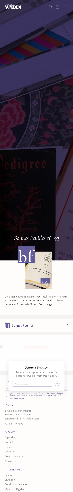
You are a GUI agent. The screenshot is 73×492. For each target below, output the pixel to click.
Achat (8, 447)
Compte (9, 451)
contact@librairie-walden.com (22, 418)
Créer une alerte (14, 456)
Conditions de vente (16, 484)
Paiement (10, 475)
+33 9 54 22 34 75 (14, 423)
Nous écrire (11, 461)
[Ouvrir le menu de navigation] (65, 7)
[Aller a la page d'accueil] (13, 6)
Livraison (10, 479)
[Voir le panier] (57, 7)
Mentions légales (14, 489)
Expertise (10, 437)
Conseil (9, 442)
